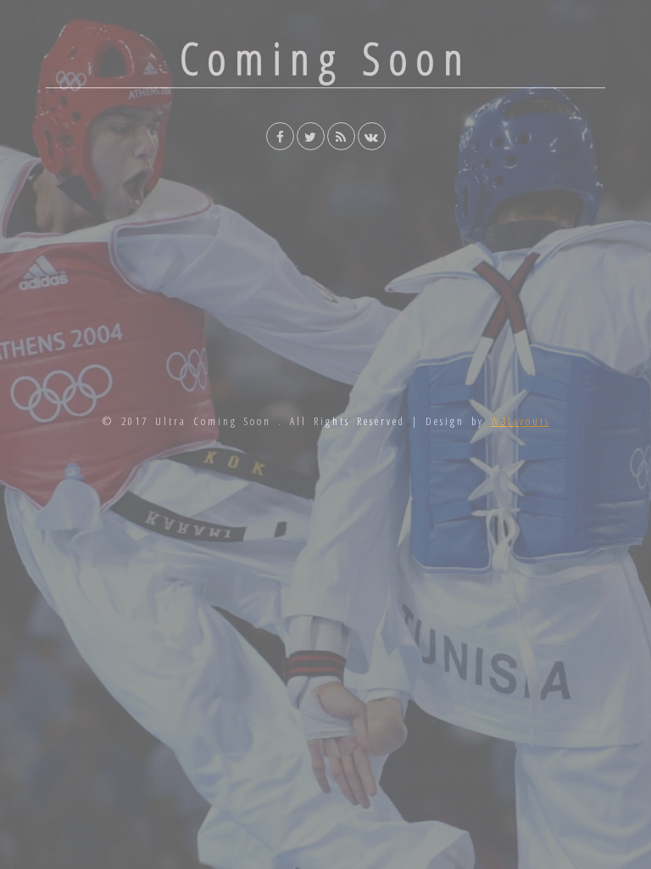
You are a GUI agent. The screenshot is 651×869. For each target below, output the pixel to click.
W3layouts (520, 421)
